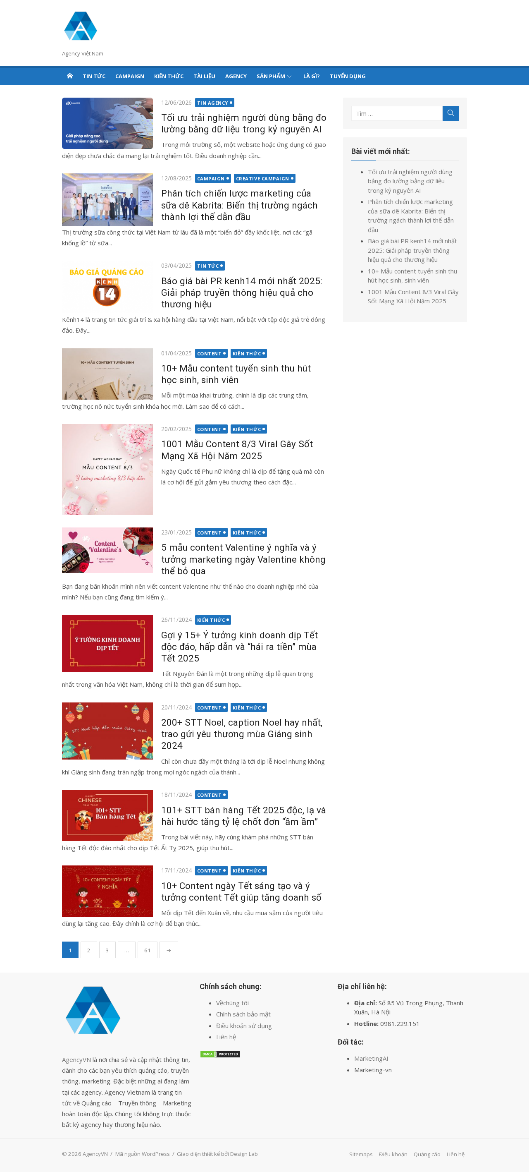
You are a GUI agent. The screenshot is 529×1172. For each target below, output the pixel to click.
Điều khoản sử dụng (244, 1025)
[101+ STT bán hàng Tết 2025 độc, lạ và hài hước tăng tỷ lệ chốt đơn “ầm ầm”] (107, 815)
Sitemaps (361, 1154)
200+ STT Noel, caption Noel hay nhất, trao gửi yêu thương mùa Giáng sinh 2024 (241, 734)
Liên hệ (226, 1037)
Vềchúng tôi (232, 1003)
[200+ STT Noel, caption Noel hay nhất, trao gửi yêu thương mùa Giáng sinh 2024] (107, 731)
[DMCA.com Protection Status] (220, 1056)
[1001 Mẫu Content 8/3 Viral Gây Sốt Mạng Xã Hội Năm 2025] (107, 469)
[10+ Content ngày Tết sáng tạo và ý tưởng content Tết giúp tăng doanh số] (107, 891)
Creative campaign (262, 178)
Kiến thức (168, 76)
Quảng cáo (427, 1154)
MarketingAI (371, 1058)
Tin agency (213, 103)
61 (147, 950)
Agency (236, 76)
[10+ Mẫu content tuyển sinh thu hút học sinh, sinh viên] (107, 374)
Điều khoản (393, 1154)
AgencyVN (76, 1059)
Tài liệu (204, 76)
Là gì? (311, 76)
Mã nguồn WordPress (142, 1154)
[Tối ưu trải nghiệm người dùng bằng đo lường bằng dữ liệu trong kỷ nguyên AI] (107, 123)
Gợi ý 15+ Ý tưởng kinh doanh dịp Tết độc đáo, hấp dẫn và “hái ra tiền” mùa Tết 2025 (239, 647)
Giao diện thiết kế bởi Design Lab (217, 1154)
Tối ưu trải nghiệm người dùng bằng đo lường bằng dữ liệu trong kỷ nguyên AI (410, 181)
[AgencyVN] (70, 75)
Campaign (129, 76)
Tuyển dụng (348, 76)
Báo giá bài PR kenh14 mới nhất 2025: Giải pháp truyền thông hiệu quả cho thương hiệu (241, 292)
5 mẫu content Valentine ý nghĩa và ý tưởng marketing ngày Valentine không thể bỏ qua (243, 559)
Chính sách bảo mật (243, 1014)
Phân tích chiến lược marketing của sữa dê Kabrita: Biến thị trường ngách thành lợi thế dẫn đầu (239, 205)
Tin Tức (94, 76)
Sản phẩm (271, 76)
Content (209, 353)
